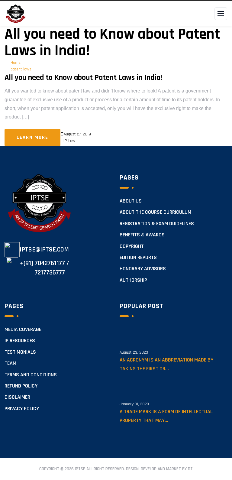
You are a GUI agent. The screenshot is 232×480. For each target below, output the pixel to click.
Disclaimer (17, 397)
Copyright (132, 246)
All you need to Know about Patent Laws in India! (83, 78)
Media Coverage (23, 329)
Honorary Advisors (143, 268)
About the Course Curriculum (155, 212)
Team (10, 363)
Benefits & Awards (142, 235)
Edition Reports (138, 257)
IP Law (69, 141)
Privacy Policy (22, 408)
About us (131, 201)
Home (16, 62)
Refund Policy (21, 386)
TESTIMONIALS (20, 352)
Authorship (133, 280)
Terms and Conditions (31, 374)
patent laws (21, 69)
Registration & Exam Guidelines (157, 223)
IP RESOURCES (20, 340)
